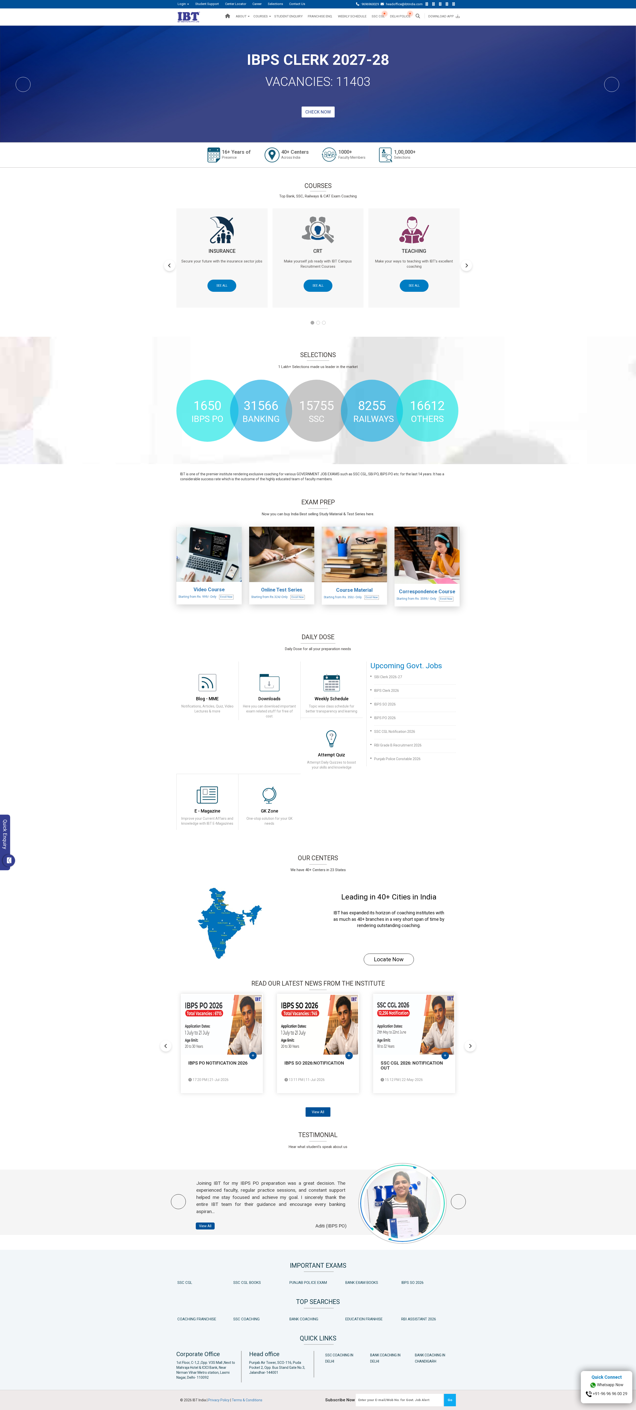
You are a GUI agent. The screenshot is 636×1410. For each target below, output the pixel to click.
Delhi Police (400, 16)
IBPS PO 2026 (385, 738)
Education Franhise (364, 1339)
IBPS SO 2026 (385, 724)
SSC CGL (378, 16)
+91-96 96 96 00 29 (609, 1402)
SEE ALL (222, 305)
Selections (275, 4)
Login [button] (182, 4)
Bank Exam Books (361, 1302)
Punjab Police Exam (308, 1302)
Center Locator (235, 4)
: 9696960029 (369, 4)
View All (318, 1132)
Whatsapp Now (609, 1393)
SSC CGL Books (247, 1302)
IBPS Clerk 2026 (386, 711)
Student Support (207, 4)
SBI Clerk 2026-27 (388, 697)
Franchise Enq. (320, 16)
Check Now (318, 133)
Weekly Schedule (352, 16)
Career (257, 4)
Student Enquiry (288, 16)
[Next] (620, 93)
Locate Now (389, 979)
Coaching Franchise (196, 1339)
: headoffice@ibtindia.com (403, 4)
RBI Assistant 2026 (418, 1339)
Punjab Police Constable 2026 (397, 779)
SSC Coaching (246, 1339)
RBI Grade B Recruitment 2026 (398, 765)
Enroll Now (226, 617)
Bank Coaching (303, 1339)
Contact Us (297, 4)
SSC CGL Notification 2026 (394, 752)
